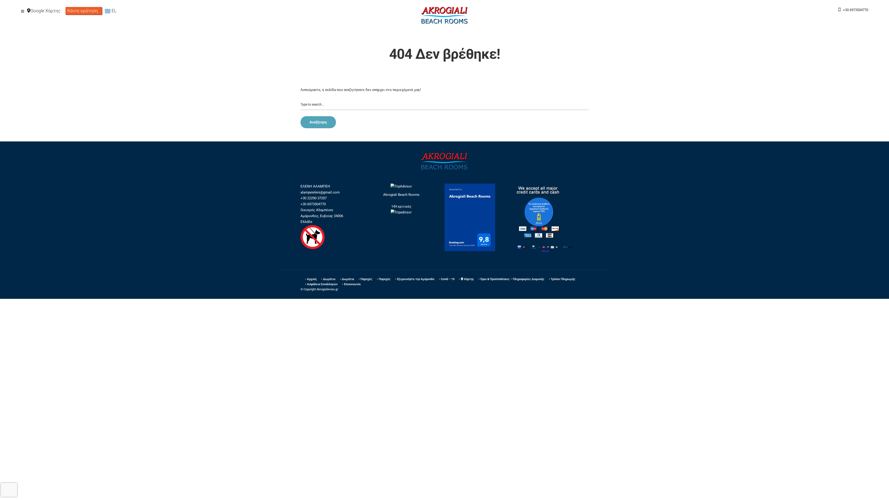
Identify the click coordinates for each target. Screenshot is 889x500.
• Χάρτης (466, 279)
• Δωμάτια (328, 279)
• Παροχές (365, 279)
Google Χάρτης (45, 10)
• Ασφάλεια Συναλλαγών (321, 284)
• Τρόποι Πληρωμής (562, 279)
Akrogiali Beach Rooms (401, 195)
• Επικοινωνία (351, 284)
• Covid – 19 (446, 279)
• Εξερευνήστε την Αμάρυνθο (414, 279)
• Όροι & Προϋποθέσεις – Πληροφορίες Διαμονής (511, 279)
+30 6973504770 (855, 10)
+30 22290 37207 (314, 198)
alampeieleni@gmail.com (320, 192)
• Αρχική (310, 279)
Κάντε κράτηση (82, 10)
